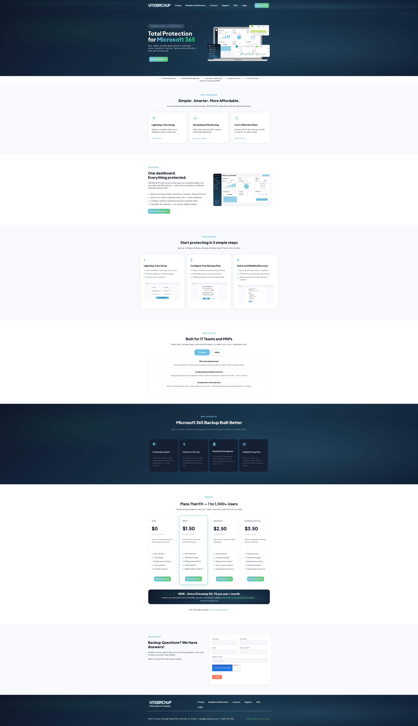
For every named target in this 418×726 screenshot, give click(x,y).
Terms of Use (263, 719)
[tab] (202, 352)
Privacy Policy (251, 719)
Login (244, 5)
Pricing (178, 5)
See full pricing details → (219, 610)
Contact (213, 5)
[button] (166, 26)
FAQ (235, 5)
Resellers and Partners (196, 5)
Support (225, 5)
